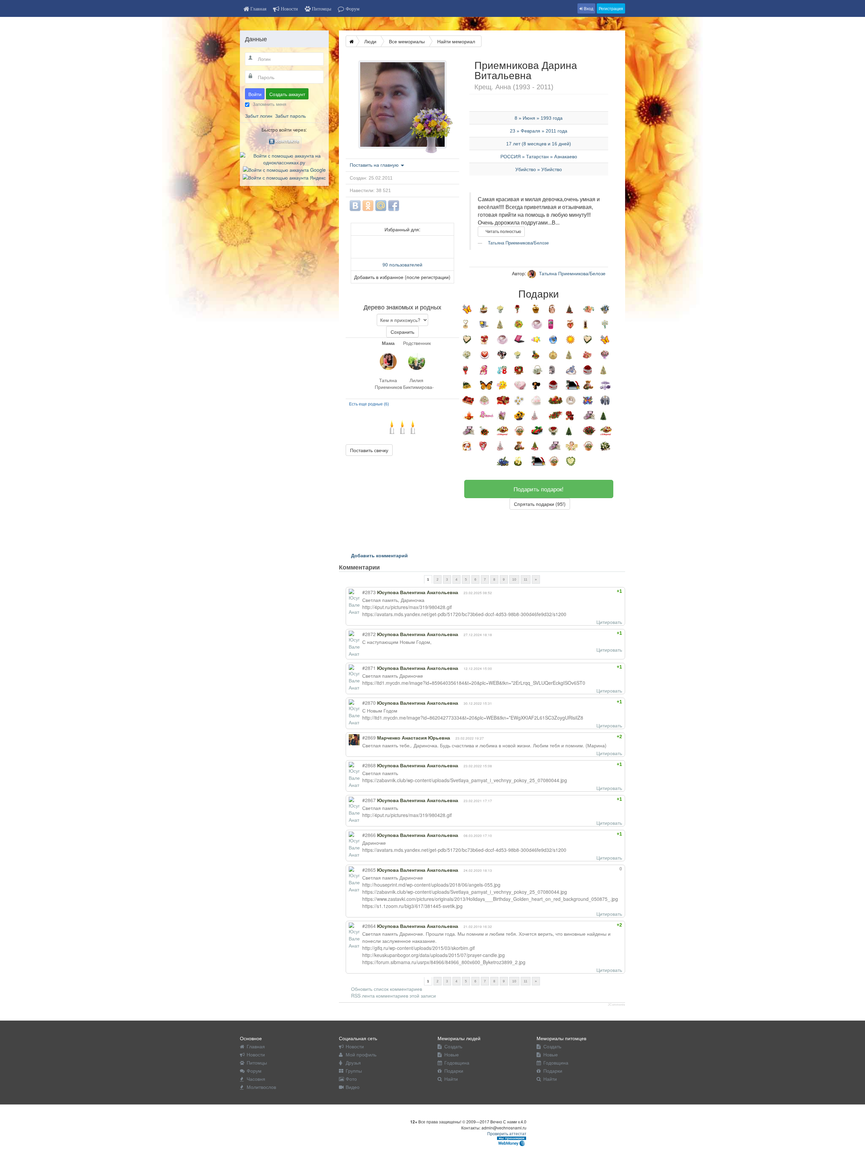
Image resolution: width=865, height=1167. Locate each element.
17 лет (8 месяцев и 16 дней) (538, 143)
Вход (588, 8)
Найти (451, 1078)
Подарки (453, 1070)
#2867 (369, 800)
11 (525, 579)
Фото (351, 1078)
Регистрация (611, 8)
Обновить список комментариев (386, 988)
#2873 (369, 592)
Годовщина (456, 1062)
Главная (256, 1046)
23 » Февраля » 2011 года (538, 131)
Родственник (416, 343)
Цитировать (609, 621)
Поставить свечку (369, 450)
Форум (254, 1070)
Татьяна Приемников (388, 383)
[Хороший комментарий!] (596, 591)
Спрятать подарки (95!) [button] (540, 503)
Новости (256, 1054)
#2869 (369, 737)
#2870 (369, 702)
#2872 (369, 634)
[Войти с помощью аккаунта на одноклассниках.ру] (284, 158)
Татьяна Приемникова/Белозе (518, 243)
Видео (353, 1086)
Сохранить (402, 331)
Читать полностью (503, 231)
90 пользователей (402, 264)
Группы (354, 1070)
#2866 (369, 835)
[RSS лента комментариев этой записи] (385, 567)
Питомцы (257, 1062)
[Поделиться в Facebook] (393, 205)
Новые (451, 1054)
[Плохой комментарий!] (602, 591)
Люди (370, 41)
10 (514, 579)
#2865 (369, 869)
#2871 (369, 667)
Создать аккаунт (287, 94)
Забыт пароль (290, 115)
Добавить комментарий (379, 555)
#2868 (369, 765)
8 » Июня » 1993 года (539, 118)
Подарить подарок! (538, 489)
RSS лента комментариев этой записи (393, 995)
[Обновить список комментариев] (392, 567)
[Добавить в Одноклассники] (368, 205)
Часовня (256, 1078)
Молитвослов (261, 1086)
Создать (453, 1046)
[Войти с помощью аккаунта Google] (284, 169)
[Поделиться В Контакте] (355, 205)
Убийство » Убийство (538, 169)
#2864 (369, 926)
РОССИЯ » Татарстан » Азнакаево (538, 156)
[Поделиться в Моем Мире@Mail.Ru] (380, 205)
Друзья (353, 1062)
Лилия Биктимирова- (416, 383)
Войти (255, 94)
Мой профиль (361, 1054)
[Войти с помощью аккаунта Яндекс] (284, 176)
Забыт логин (258, 115)
